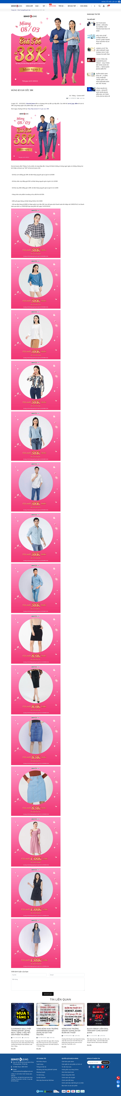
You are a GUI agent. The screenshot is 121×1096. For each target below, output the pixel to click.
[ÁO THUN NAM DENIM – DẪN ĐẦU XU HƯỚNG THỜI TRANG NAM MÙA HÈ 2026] (91, 24)
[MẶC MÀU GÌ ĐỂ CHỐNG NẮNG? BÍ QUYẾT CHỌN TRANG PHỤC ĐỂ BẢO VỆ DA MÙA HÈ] (91, 36)
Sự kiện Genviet (40, 1077)
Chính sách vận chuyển (68, 1077)
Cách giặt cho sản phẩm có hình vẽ (72, 1064)
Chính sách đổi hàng (68, 1080)
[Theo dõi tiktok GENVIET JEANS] (107, 1067)
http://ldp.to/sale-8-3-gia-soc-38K (38, 109)
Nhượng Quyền (40, 1072)
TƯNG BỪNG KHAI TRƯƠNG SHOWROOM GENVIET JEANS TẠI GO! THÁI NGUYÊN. (47, 1032)
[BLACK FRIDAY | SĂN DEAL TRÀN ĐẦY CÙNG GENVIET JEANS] (98, 1014)
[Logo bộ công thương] (47, 1091)
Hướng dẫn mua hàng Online (70, 1069)
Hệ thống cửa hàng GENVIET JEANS (46, 1069)
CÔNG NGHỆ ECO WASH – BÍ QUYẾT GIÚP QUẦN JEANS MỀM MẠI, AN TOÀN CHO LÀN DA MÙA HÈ (103, 92)
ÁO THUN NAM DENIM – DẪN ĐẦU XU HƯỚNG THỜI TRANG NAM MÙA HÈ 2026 (103, 27)
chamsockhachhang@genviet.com (23, 1071)
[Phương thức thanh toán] (73, 1091)
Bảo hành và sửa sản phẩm (69, 1085)
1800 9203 (24, 1067)
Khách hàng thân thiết (68, 1075)
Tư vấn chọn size (66, 1067)
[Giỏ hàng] (108, 6)
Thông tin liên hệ (41, 1067)
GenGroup (15, 1081)
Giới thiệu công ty (41, 1061)
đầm (76, 103)
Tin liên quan (60, 999)
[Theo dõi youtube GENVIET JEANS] (102, 1067)
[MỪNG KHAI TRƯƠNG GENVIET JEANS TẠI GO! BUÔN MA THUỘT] (73, 1014)
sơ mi (69, 103)
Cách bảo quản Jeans (68, 1061)
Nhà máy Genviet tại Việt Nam (45, 1080)
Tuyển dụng (39, 1064)
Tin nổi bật (91, 19)
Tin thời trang (40, 1075)
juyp (72, 103)
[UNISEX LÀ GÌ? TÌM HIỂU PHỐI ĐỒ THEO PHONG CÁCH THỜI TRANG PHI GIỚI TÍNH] (91, 49)
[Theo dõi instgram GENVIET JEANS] (98, 1067)
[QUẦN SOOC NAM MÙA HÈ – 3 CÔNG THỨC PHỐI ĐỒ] (91, 75)
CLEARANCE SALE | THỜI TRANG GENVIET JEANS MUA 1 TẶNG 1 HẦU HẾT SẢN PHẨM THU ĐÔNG (21, 1032)
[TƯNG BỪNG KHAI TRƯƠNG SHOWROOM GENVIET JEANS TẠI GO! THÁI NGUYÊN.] (47, 1014)
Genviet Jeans (30, 103)
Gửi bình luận (48, 994)
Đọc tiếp (13, 1048)
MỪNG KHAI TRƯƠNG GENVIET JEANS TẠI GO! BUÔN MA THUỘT (71, 1031)
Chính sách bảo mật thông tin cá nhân (73, 1083)
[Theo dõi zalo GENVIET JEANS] (93, 1067)
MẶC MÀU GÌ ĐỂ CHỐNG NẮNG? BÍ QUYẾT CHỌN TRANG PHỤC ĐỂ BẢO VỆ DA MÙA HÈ (103, 39)
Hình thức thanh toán (68, 1072)
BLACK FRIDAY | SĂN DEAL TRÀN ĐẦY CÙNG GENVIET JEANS (97, 1031)
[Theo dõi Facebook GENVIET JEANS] (89, 1067)
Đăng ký (105, 1062)
